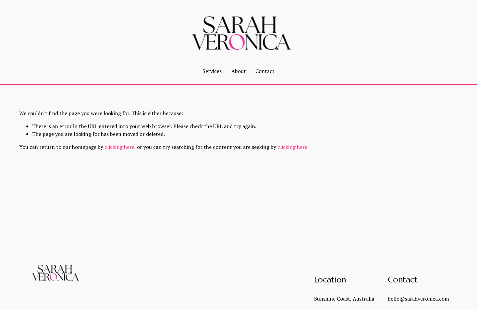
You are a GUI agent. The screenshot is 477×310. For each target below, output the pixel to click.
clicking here (119, 146)
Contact (265, 71)
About (238, 71)
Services (212, 71)
